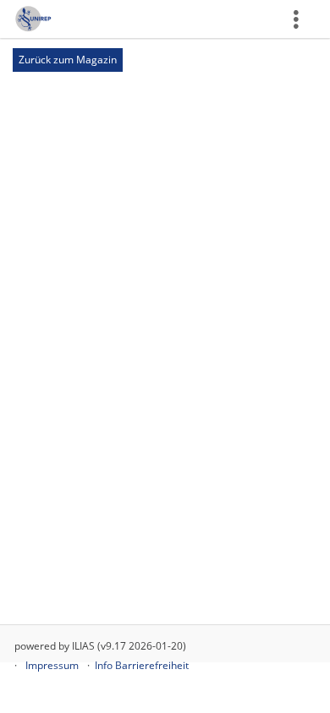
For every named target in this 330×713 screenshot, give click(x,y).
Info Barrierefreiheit (142, 665)
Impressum (52, 665)
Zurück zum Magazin (68, 59)
